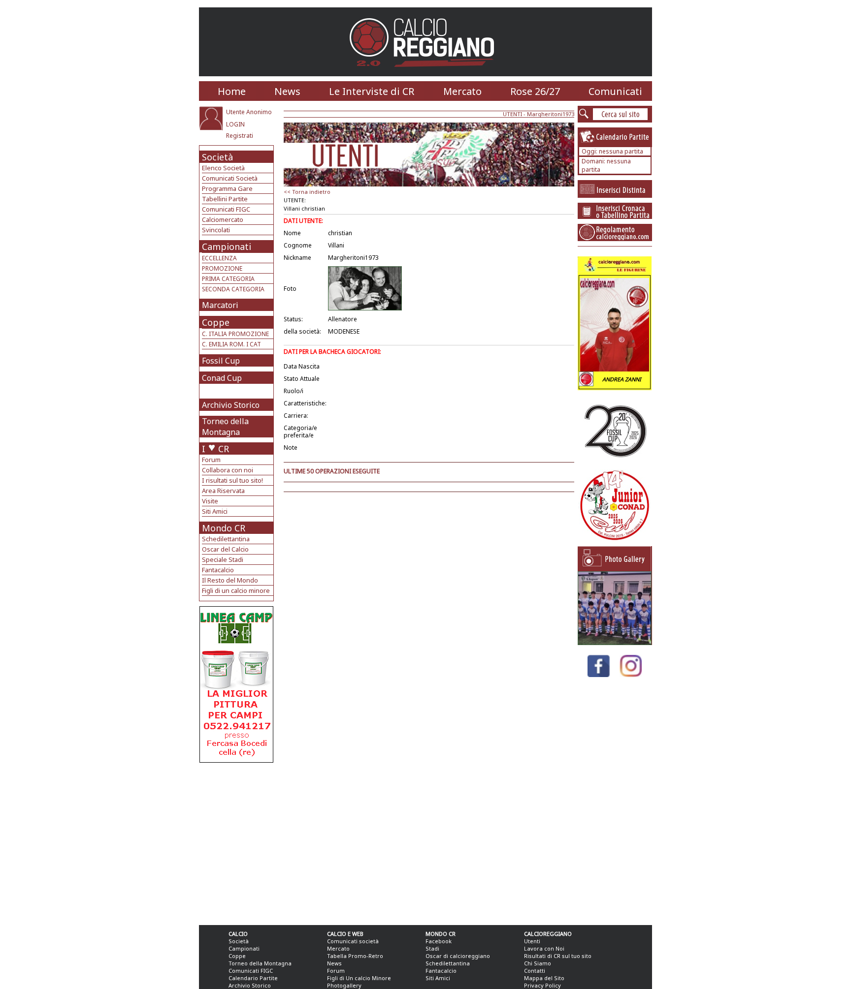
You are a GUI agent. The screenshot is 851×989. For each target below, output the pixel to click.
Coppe (215, 322)
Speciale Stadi (222, 559)
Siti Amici (215, 511)
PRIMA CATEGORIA (228, 279)
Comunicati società (353, 941)
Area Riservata (223, 490)
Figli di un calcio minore (236, 590)
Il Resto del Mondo (230, 580)
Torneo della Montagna (225, 426)
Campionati (226, 246)
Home (232, 91)
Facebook (439, 941)
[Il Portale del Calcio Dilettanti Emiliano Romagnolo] (425, 73)
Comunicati (615, 91)
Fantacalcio (218, 569)
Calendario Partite (253, 978)
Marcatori (220, 305)
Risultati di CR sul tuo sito (557, 955)
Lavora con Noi (544, 948)
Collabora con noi (227, 469)
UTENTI (512, 114)
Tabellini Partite (225, 198)
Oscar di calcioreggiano (458, 955)
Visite (210, 500)
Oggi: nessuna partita (612, 151)
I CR (215, 449)
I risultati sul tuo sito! (232, 480)
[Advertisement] (237, 841)
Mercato (462, 91)
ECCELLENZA (219, 258)
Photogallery (344, 985)
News (287, 91)
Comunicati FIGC (226, 209)
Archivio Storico (231, 405)
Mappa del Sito (544, 978)
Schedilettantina (226, 538)
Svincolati (216, 229)
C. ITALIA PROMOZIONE (235, 334)
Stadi (432, 948)
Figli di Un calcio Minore (359, 978)
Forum (211, 459)
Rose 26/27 (535, 91)
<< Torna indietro (307, 191)
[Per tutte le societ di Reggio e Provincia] (236, 760)
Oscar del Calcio (225, 549)
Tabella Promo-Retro (355, 955)
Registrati (239, 135)
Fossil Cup (221, 360)
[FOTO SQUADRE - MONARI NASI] (615, 642)
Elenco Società (223, 167)
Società (217, 157)
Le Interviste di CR (371, 91)
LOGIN (235, 124)
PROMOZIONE (222, 268)
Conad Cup (222, 377)
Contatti (534, 970)
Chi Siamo (537, 963)
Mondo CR (223, 528)
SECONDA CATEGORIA (233, 289)
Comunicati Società (230, 178)
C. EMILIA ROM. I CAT (231, 344)
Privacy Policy (542, 985)
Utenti (532, 941)
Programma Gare (227, 188)
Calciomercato (222, 219)
